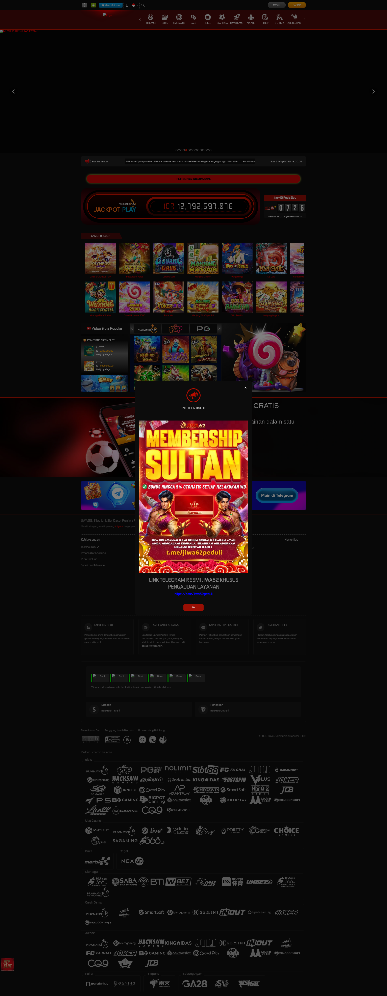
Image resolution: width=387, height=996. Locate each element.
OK (193, 607)
